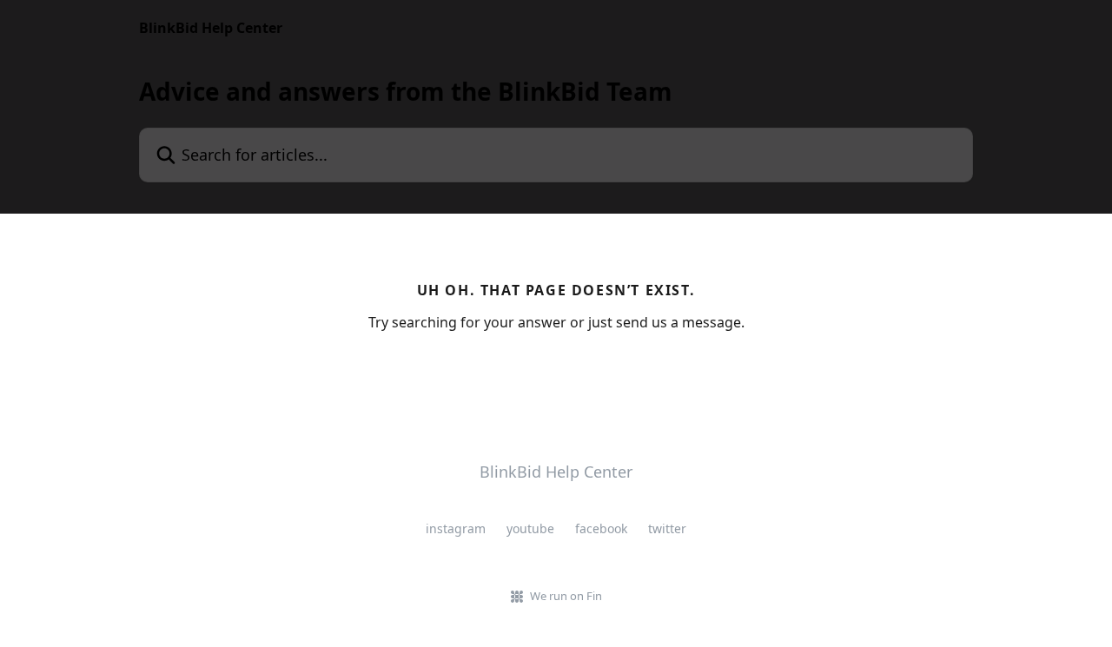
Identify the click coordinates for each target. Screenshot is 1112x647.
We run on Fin (566, 596)
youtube (530, 528)
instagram (456, 528)
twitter (667, 528)
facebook (601, 528)
